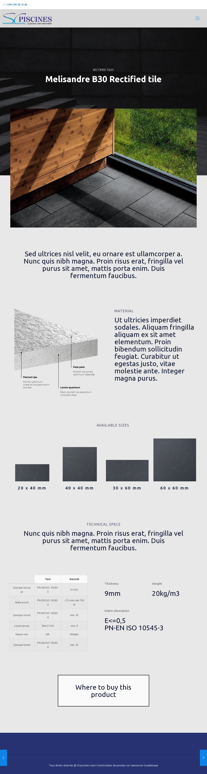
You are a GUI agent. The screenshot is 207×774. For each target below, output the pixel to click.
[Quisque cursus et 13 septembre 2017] (3, 758)
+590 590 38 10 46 (16, 4)
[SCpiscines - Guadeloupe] (27, 18)
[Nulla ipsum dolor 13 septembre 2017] (203, 758)
